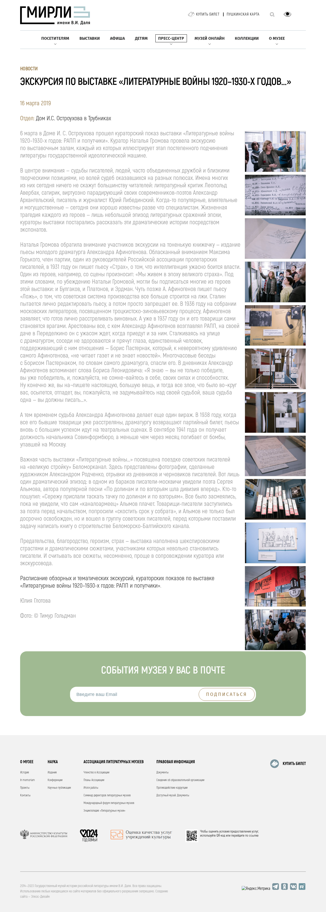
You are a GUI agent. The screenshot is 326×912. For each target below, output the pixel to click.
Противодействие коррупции (171, 788)
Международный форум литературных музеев (109, 803)
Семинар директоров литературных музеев (107, 795)
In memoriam (27, 780)
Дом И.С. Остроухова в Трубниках (73, 118)
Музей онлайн (210, 38)
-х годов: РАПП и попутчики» (127, 585)
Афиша (117, 38)
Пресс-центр (171, 38)
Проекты (25, 788)
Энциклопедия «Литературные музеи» (104, 811)
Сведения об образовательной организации (180, 780)
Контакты (25, 795)
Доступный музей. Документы (172, 795)
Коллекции (247, 38)
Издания (52, 772)
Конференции (55, 780)
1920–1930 (84, 585)
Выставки (89, 38)
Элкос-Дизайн (40, 896)
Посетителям (55, 38)
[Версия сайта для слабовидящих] (287, 14)
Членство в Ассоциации (96, 772)
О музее (277, 38)
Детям (141, 38)
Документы (162, 772)
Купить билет (208, 14)
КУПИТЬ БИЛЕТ (294, 763)
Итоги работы (91, 788)
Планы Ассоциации (94, 780)
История (24, 772)
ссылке (254, 836)
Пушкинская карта (243, 14)
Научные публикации (59, 788)
